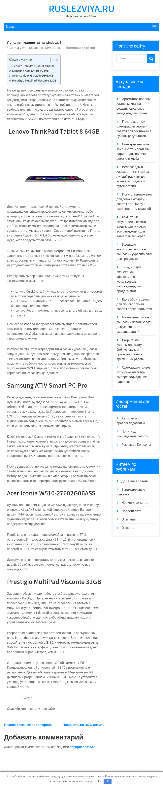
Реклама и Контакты (136, 445)
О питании (129, 519)
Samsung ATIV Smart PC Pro (30, 71)
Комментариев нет (46, 48)
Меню (10, 26)
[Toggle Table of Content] (52, 60)
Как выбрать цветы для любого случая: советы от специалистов (134, 304)
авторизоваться (82, 747)
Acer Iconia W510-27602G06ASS (32, 75)
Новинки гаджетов (80, 48)
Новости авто (131, 511)
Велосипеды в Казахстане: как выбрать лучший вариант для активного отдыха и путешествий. (134, 176)
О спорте (128, 528)
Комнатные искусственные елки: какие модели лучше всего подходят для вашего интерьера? (131, 226)
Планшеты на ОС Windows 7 (84, 725)
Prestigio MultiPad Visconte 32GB (34, 80)
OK (108, 781)
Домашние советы (134, 481)
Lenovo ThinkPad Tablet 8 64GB (33, 66)
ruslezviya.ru (81, 8)
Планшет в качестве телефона (28, 725)
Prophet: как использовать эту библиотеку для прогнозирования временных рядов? (130, 349)
